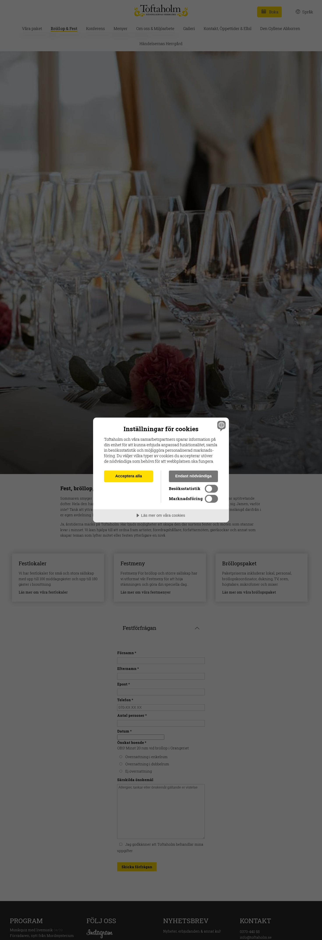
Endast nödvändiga (193, 476)
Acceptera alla (128, 476)
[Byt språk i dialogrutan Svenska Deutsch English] (220, 426)
